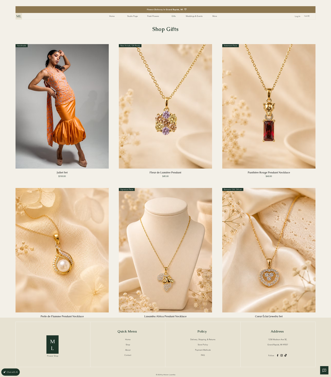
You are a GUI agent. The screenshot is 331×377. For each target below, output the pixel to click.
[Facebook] (277, 355)
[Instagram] (281, 355)
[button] (307, 16)
